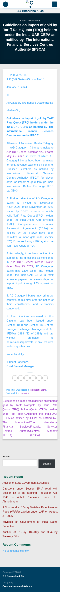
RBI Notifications (30, 20)
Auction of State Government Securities (25, 482)
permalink (24, 393)
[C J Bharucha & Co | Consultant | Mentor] (30, 4)
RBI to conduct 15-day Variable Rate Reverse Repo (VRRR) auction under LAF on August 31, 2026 (30, 511)
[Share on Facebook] (21, 378)
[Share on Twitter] (27, 378)
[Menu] (5, 4)
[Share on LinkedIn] (45, 378)
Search (6, 456)
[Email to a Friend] (33, 378)
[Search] (54, 4)
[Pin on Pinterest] (39, 378)
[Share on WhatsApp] (15, 378)
